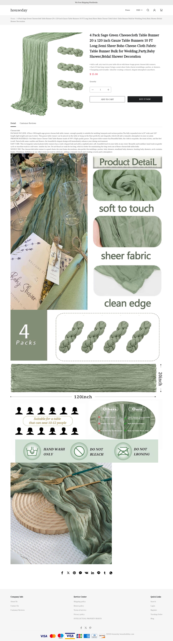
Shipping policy (80, 602)
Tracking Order (156, 614)
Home (127, 10)
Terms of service (80, 610)
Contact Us (15, 606)
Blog (152, 619)
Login (153, 606)
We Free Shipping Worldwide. (86, 2)
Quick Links (156, 597)
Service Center (80, 597)
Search (153, 602)
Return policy (79, 606)
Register (154, 610)
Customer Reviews (18, 610)
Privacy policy (79, 614)
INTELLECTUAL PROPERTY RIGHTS (88, 619)
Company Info (17, 597)
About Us (14, 602)
